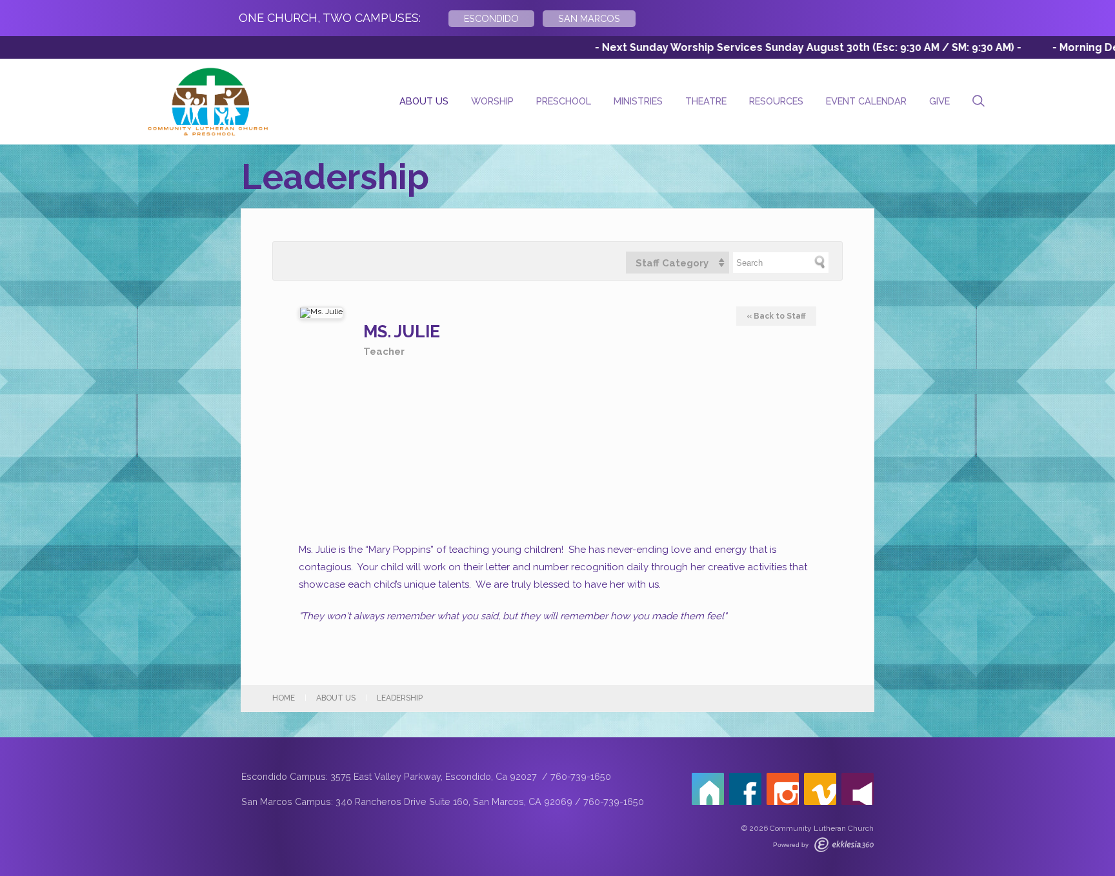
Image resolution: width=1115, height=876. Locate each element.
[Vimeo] (820, 789)
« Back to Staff (776, 316)
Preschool (563, 100)
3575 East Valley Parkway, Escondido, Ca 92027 (434, 776)
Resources (776, 100)
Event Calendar (866, 100)
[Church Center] (708, 789)
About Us (423, 100)
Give (939, 100)
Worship (492, 100)
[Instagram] (783, 789)
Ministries (638, 100)
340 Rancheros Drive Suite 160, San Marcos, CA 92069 (454, 801)
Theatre (706, 100)
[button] (677, 263)
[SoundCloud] (857, 789)
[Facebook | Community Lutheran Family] (745, 789)
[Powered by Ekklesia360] (844, 844)
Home (283, 697)
